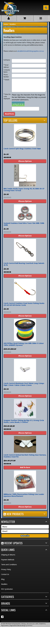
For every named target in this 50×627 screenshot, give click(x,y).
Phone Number (6, 76)
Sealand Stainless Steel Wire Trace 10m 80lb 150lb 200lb (24, 224)
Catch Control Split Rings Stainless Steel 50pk (22, 149)
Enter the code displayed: (7, 96)
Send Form (9, 114)
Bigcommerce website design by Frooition (21, 625)
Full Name (7, 60)
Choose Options (25, 161)
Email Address (6, 66)
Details (6, 80)
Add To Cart (25, 467)
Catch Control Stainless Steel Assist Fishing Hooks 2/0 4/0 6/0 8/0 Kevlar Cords (24, 304)
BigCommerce (4, 625)
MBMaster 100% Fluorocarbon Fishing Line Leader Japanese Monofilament (24, 495)
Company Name (7, 71)
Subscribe (25, 536)
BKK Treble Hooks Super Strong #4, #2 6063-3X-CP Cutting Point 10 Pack (24, 189)
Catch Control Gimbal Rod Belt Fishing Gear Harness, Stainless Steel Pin (25, 456)
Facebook (2, 617)
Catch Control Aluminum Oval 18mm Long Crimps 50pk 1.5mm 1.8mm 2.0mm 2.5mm (24, 384)
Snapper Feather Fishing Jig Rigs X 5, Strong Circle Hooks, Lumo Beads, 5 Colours (24, 421)
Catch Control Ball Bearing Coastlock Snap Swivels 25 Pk (24, 264)
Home (6, 24)
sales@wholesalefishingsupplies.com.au (30, 51)
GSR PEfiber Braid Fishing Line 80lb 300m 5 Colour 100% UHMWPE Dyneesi (24, 344)
